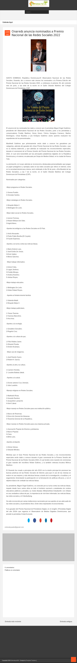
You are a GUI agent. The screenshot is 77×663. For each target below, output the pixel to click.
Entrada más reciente (13, 621)
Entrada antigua (66, 621)
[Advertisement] (38, 547)
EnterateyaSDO (15, 660)
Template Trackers (31, 660)
